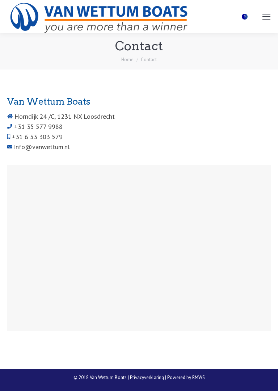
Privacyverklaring (147, 377)
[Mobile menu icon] (266, 16)
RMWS (198, 377)
